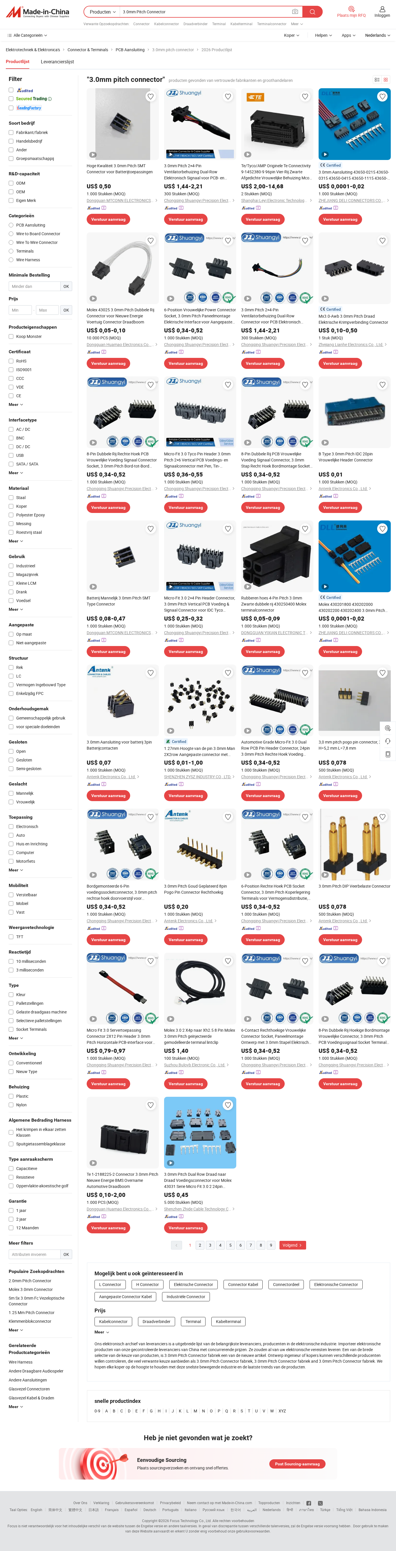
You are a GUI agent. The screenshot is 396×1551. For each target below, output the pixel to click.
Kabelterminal (241, 23)
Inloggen (382, 15)
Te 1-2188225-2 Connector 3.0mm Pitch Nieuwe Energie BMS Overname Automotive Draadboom (122, 1180)
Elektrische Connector (193, 1284)
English (36, 1509)
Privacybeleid (170, 1502)
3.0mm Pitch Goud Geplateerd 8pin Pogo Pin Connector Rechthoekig (195, 889)
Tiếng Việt (344, 1509)
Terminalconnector (271, 23)
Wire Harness (20, 1362)
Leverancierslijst (57, 61)
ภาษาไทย (306, 1509)
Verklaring (101, 1502)
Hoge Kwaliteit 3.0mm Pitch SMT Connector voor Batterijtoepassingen (120, 168)
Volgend (290, 1245)
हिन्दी (290, 1509)
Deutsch (149, 1509)
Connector (141, 23)
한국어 (235, 1509)
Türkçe (325, 1509)
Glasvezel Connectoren (29, 1389)
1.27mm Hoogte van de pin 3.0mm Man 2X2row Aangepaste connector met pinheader (199, 751)
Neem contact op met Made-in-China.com (219, 1502)
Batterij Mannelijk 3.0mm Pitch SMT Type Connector (118, 601)
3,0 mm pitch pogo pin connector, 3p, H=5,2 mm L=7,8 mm (351, 745)
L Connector (110, 1284)
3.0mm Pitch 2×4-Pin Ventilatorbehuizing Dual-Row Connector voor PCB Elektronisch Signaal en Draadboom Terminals (271, 316)
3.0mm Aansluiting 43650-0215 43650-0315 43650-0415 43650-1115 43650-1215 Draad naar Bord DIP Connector (354, 175)
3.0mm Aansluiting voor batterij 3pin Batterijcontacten (119, 745)
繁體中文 (75, 1509)
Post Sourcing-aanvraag (297, 1464)
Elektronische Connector (336, 1284)
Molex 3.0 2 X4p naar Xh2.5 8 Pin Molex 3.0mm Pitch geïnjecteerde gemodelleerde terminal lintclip (199, 1036)
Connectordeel (286, 1284)
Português (170, 1509)
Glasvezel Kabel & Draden (31, 1398)
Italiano (191, 1509)
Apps (346, 35)
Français (112, 1509)
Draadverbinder (196, 23)
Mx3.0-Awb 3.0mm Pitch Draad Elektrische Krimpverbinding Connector (353, 319)
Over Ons (80, 1502)
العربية (252, 1509)
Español (131, 1509)
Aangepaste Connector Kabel (125, 1296)
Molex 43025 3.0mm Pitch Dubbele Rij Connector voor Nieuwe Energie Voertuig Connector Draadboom (120, 316)
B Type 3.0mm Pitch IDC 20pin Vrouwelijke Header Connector (346, 457)
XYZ (282, 1411)
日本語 (93, 1509)
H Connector (147, 1284)
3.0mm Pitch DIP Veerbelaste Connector (354, 886)
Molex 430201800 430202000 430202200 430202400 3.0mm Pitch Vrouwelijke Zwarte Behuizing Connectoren (352, 607)
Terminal (219, 23)
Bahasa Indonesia (373, 1509)
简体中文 (55, 1509)
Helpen (321, 35)
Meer (99, 1332)
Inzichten (293, 1502)
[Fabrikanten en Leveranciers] (37, 12)
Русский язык (213, 1509)
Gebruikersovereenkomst (134, 1502)
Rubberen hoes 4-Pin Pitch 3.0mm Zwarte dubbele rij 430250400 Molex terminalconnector (273, 604)
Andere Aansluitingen (28, 1380)
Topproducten (269, 1502)
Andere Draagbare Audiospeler (36, 1371)
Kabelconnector (166, 23)
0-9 (97, 1411)
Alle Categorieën (28, 35)
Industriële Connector (186, 1296)
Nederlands (272, 1509)
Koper (289, 35)
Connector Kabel (243, 1284)
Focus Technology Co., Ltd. (191, 1520)
